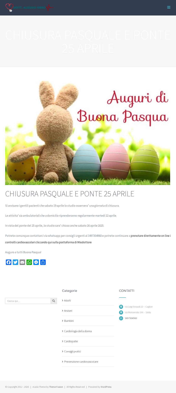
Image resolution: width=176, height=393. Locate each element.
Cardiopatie (71, 341)
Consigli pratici (72, 351)
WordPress (106, 386)
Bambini (69, 321)
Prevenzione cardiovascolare (81, 361)
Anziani (68, 310)
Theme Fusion (56, 386)
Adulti (67, 300)
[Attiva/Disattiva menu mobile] (169, 7)
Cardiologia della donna (78, 331)
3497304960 (131, 318)
